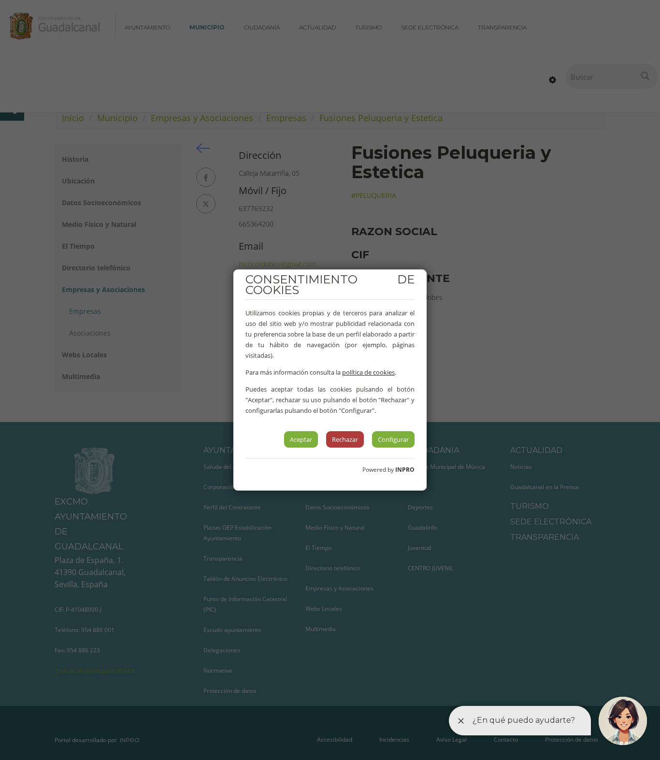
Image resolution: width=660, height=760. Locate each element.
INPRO (405, 469)
